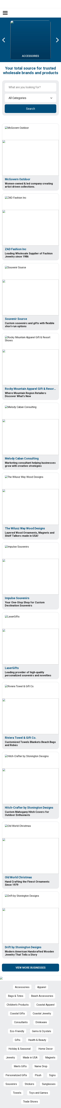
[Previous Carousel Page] (4, 40)
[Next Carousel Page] (57, 40)
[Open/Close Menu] (5, 13)
